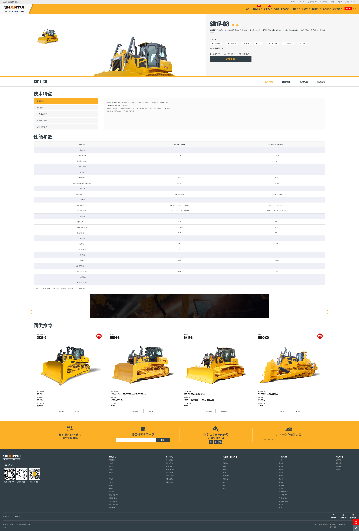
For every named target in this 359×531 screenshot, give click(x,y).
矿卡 (110, 476)
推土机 (111, 463)
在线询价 (356, 522)
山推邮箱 (347, 2)
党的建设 (315, 8)
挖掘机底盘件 (170, 469)
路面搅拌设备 (113, 498)
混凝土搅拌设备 (113, 495)
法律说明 (6, 516)
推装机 (111, 472)
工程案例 (294, 8)
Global (353, 2)
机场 (224, 482)
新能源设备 (112, 460)
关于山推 (336, 8)
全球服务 (305, 8)
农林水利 (225, 469)
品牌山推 (326, 8)
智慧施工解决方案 (281, 8)
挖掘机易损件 (170, 472)
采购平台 (17, 516)
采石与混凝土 (226, 476)
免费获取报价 (231, 59)
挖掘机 (111, 469)
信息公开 (340, 2)
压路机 (111, 482)
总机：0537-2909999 (8, 527)
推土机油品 (169, 466)
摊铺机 (111, 488)
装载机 (111, 466)
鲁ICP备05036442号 (339, 524)
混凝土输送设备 (113, 504)
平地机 (111, 479)
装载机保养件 (170, 479)
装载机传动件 (170, 482)
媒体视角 (338, 466)
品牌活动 (338, 460)
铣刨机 (111, 485)
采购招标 (333, 2)
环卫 (224, 488)
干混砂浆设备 (113, 501)
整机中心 (256, 8)
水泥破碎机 (112, 507)
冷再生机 (111, 492)
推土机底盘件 (170, 460)
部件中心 (267, 8)
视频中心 (338, 469)
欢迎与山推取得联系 (70, 438)
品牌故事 (338, 463)
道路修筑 (225, 463)
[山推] (17, 9)
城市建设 (225, 479)
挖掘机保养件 (170, 476)
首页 (248, 8)
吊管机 (281, 488)
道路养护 (225, 466)
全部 (280, 460)
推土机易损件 (170, 463)
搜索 (162, 440)
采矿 (224, 460)
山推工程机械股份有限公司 (11, 2)
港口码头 (225, 472)
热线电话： (297, 2)
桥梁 (224, 485)
